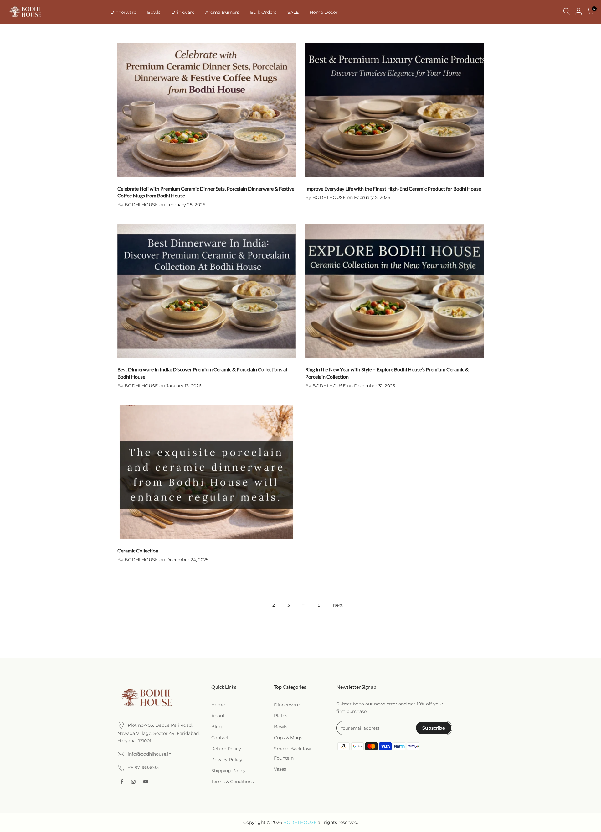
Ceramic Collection (137, 550)
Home (218, 705)
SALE (293, 12)
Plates (280, 716)
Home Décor (324, 12)
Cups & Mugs (288, 737)
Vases (280, 769)
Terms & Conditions (232, 781)
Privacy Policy (226, 759)
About (218, 716)
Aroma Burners (222, 12)
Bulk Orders (263, 12)
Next (338, 605)
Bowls (154, 12)
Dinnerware (123, 12)
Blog (216, 727)
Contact (220, 737)
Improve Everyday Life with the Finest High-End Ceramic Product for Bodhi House (393, 188)
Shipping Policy (228, 770)
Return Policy (226, 748)
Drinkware (183, 12)
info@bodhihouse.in (149, 754)
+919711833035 (143, 767)
